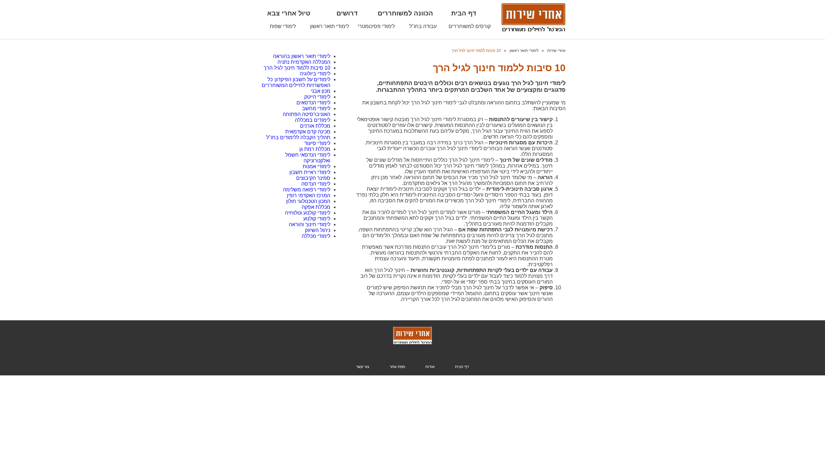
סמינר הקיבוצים (313, 178)
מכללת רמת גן (314, 149)
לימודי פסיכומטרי (376, 26)
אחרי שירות (556, 50)
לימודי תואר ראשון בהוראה (301, 56)
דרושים (347, 13)
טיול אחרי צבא (288, 13)
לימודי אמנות (316, 166)
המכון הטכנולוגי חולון (308, 201)
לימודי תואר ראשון (329, 26)
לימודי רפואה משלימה (306, 189)
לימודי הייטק (317, 97)
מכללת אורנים (315, 126)
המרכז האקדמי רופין (308, 195)
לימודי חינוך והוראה (309, 224)
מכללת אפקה (316, 207)
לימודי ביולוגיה (315, 73)
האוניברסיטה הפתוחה (306, 114)
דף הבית (463, 13)
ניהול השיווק (317, 230)
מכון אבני (320, 91)
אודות (430, 366)
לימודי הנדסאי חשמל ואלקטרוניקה (307, 157)
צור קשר (362, 366)
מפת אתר (397, 366)
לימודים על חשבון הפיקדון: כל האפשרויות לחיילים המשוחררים (296, 82)
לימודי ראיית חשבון (309, 172)
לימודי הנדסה (315, 184)
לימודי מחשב (316, 108)
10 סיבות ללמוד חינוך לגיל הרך (476, 50)
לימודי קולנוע (316, 218)
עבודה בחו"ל (423, 26)
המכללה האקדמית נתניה (303, 62)
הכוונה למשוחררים (405, 13)
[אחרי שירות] (412, 343)
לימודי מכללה (316, 236)
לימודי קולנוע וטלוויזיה (307, 213)
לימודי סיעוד (317, 143)
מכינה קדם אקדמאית (307, 131)
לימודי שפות (283, 26)
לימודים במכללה (312, 120)
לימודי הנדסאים (313, 102)
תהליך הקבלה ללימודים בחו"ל (298, 137)
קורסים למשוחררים (470, 26)
